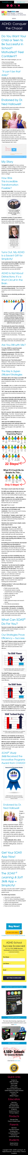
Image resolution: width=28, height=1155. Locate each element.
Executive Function (14, 1107)
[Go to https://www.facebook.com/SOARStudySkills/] (8, 6)
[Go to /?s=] (15, 6)
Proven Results (14, 1145)
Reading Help (14, 1131)
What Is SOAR (14, 1104)
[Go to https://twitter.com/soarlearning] (11, 6)
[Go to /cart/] (19, 6)
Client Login (14, 1085)
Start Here (14, 1102)
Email (5, 970)
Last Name (6, 963)
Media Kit (14, 1094)
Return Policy (14, 1087)
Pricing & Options (14, 1113)
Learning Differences (14, 1133)
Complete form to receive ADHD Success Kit (13, 935)
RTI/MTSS (14, 1109)
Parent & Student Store (14, 1121)
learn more (17, 1060)
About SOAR (14, 1083)
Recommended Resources (14, 1088)
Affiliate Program (14, 1095)
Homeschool (14, 1134)
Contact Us (14, 1080)
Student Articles (14, 1143)
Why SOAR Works (14, 1106)
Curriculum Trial (14, 1092)
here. (15, 1024)
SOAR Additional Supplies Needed (14, 1090)
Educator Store (14, 1119)
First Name (6, 957)
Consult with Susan (14, 1136)
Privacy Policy (16, 1151)
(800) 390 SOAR (14, 1081)
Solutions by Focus (14, 1111)
